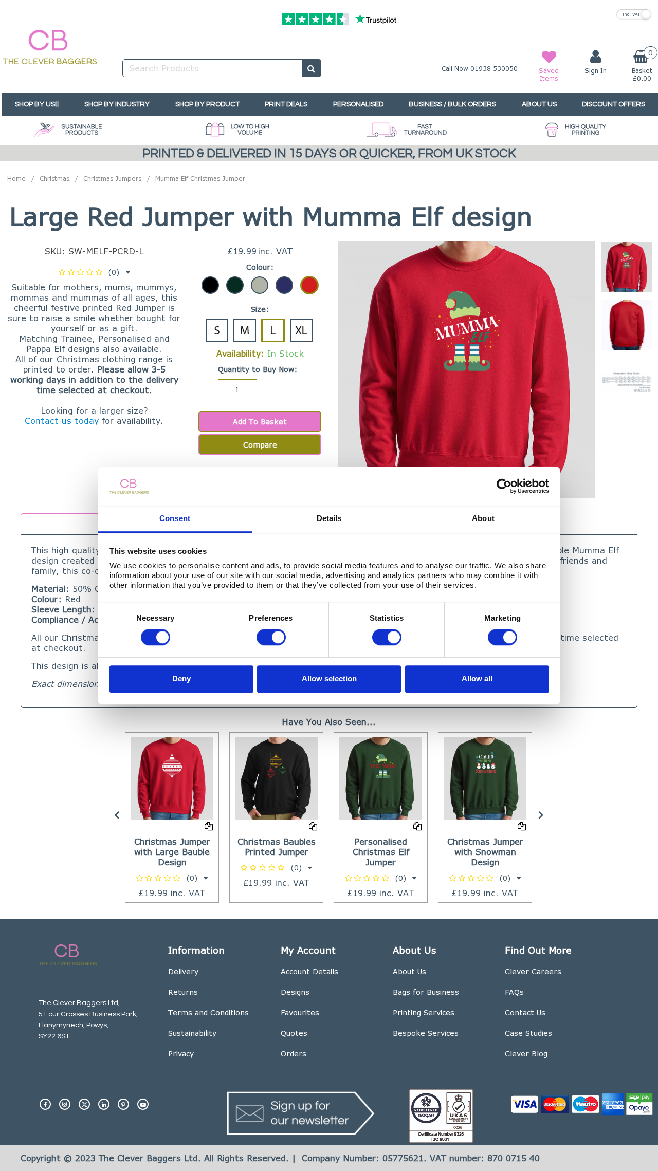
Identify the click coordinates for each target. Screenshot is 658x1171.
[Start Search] (311, 68)
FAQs (514, 992)
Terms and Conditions (208, 1012)
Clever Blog (526, 1053)
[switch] (271, 637)
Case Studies (528, 1033)
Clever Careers (533, 971)
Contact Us (525, 1012)
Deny (181, 678)
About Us (409, 971)
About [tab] (483, 518)
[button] (94, 272)
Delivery (183, 971)
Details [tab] (329, 518)
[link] (45, 1100)
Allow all (477, 678)
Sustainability (192, 1033)
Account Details (309, 971)
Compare (260, 444)
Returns (183, 992)
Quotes (294, 1033)
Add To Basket (260, 421)
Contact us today (62, 420)
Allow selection (329, 678)
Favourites (300, 1012)
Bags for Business (426, 992)
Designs (295, 992)
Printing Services (423, 1012)
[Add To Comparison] (209, 826)
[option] (626, 270)
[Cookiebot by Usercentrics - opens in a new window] (504, 486)
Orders (293, 1053)
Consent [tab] (174, 518)
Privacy (181, 1053)
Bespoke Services (426, 1033)
